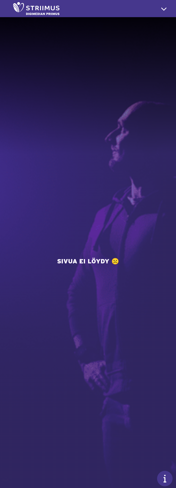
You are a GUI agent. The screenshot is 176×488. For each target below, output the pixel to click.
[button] (164, 8)
